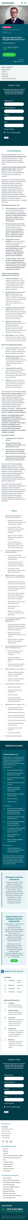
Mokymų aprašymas (7, 67)
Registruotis (9, 54)
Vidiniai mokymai (7, 1166)
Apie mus (5, 1149)
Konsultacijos (6, 1171)
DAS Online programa (9, 1184)
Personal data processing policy (12, 1157)
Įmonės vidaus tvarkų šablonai (11, 1180)
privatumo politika (15, 132)
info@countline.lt (6, 1135)
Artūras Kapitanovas (8, 43)
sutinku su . (13, 132)
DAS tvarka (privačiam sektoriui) (11, 1182)
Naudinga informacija (8, 1191)
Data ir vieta (5, 74)
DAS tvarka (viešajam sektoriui (11, 1187)
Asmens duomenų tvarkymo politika (13, 1155)
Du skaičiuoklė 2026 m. (9, 1198)
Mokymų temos (6, 69)
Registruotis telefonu (12, 47)
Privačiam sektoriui (8, 1162)
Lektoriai (5, 1153)
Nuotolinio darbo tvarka (9, 1193)
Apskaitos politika (8, 1189)
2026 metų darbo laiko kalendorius (12, 1195)
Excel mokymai (7, 1178)
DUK (4, 1160)
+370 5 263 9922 (6, 1137)
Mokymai (5, 1151)
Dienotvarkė (5, 76)
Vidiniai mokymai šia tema (9, 78)
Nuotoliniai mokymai (8, 1168)
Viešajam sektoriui (8, 1164)
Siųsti (6, 137)
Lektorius (5, 72)
